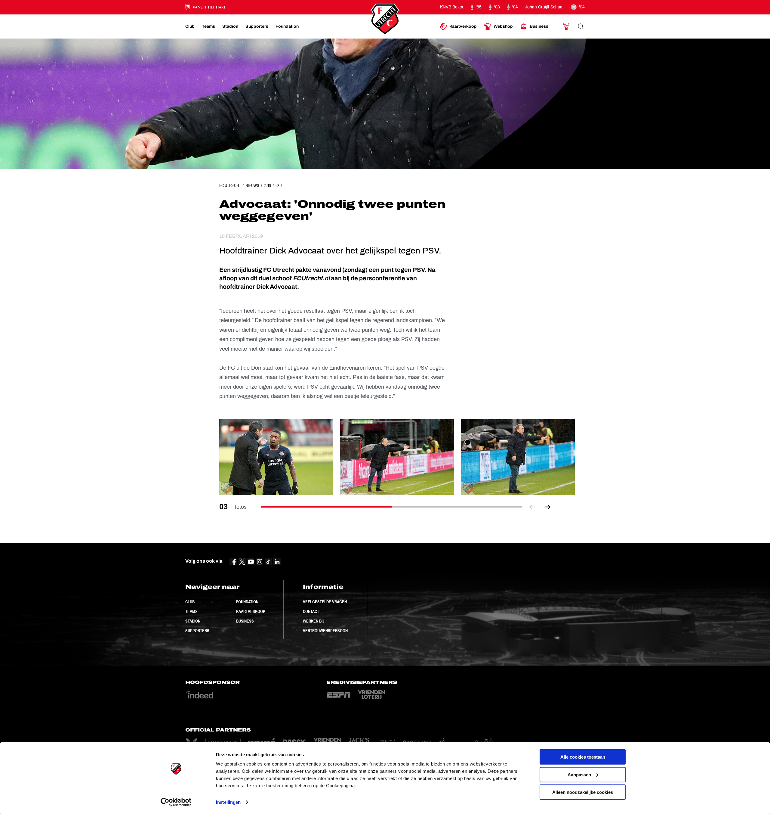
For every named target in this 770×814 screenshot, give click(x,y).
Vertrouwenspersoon (325, 630)
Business (245, 621)
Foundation (247, 601)
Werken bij (313, 621)
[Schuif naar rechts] (548, 507)
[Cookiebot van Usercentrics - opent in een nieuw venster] (176, 802)
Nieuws (252, 185)
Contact (311, 611)
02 (277, 185)
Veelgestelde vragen (325, 601)
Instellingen (228, 802)
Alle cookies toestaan (582, 757)
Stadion (192, 621)
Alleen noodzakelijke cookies (582, 792)
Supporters (197, 630)
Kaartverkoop (250, 611)
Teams (191, 611)
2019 (267, 185)
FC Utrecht (230, 185)
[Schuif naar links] (532, 507)
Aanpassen (579, 774)
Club (190, 601)
